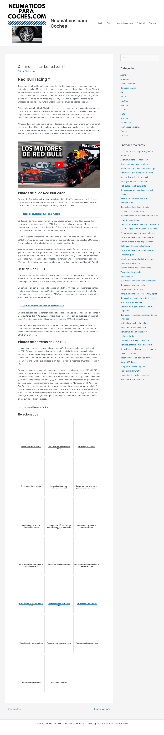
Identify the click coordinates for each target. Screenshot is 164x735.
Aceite (123, 75)
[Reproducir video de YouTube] (59, 164)
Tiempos (124, 131)
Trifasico (124, 135)
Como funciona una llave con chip (135, 267)
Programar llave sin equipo (132, 366)
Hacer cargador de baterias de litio (136, 358)
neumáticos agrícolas (130, 127)
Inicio (100, 23)
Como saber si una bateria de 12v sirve (138, 298)
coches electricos (128, 83)
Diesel (123, 96)
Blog (109, 23)
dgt (121, 92)
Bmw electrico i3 (128, 276)
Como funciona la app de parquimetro (137, 242)
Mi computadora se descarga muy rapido (138, 168)
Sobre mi (141, 23)
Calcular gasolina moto (130, 263)
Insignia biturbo (127, 336)
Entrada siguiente (103, 709)
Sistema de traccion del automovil (135, 246)
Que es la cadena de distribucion (135, 207)
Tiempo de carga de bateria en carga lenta (139, 224)
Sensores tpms (127, 254)
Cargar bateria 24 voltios (131, 289)
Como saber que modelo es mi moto (136, 173)
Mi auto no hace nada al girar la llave (136, 259)
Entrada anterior (13, 709)
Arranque (124, 79)
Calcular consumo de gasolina (134, 164)
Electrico (124, 101)
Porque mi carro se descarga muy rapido (138, 294)
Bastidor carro (126, 202)
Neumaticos (125, 122)
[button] (112, 23)
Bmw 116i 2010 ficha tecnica (133, 327)
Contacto (153, 23)
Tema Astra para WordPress (115, 723)
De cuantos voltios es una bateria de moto (139, 215)
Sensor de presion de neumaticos (135, 177)
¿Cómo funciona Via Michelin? (134, 160)
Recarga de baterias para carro (134, 181)
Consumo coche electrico (132, 211)
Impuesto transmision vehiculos (134, 340)
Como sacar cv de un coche (132, 285)
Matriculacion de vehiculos (132, 379)
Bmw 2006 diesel (128, 362)
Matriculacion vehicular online (134, 186)
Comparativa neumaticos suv (133, 332)
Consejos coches (125, 23)
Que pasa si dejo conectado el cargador (138, 280)
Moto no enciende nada (131, 302)
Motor (21, 71)
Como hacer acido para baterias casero (138, 349)
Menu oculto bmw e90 (130, 371)
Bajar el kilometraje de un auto (134, 198)
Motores (124, 118)
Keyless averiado (128, 353)
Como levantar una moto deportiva (136, 345)
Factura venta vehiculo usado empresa (137, 237)
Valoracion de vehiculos (131, 272)
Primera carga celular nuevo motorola (137, 233)
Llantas (123, 109)
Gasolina (124, 105)
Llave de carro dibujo (129, 220)
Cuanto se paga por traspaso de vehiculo (138, 228)
